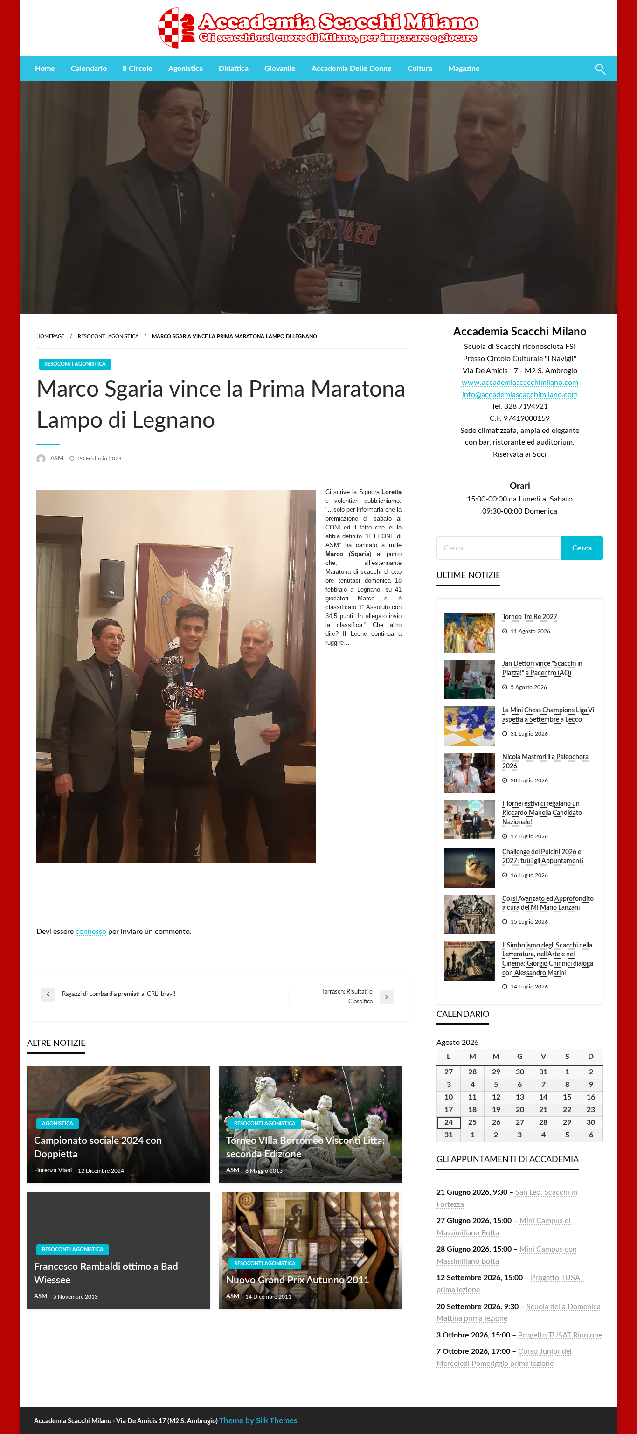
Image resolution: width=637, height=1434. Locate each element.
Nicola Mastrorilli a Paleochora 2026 (545, 762)
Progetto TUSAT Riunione (560, 1335)
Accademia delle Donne (352, 68)
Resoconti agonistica (108, 336)
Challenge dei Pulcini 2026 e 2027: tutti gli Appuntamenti (542, 857)
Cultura (420, 68)
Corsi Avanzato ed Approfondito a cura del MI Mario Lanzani (548, 904)
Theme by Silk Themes (258, 1421)
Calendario (89, 68)
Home (45, 68)
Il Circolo (137, 68)
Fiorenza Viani (53, 1171)
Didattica (234, 68)
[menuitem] (45, 68)
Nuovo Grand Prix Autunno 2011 (297, 1280)
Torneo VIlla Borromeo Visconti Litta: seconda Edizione (305, 1147)
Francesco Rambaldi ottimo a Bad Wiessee (106, 1273)
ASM (57, 459)
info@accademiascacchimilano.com (520, 394)
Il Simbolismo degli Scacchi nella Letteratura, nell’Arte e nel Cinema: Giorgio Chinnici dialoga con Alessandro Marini (547, 959)
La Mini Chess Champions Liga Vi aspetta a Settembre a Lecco (548, 715)
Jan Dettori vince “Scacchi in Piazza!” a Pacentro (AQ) (542, 668)
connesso (91, 931)
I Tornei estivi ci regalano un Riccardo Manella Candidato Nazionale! (542, 813)
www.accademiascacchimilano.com (520, 382)
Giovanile (280, 68)
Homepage (50, 336)
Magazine (464, 68)
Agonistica (185, 68)
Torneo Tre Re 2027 (529, 617)
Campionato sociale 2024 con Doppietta (98, 1147)
